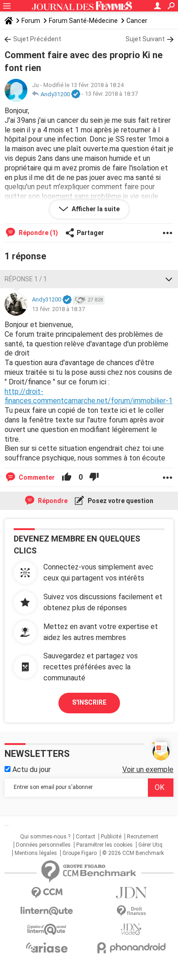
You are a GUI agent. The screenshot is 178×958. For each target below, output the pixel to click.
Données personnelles (43, 845)
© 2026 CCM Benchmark (133, 853)
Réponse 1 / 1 (26, 279)
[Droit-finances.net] (131, 911)
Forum (30, 20)
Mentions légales (36, 853)
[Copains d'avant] (47, 929)
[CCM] (47, 892)
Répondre (52, 500)
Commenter (36, 477)
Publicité (111, 836)
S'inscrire (89, 702)
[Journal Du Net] (131, 892)
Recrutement (142, 836)
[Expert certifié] (75, 94)
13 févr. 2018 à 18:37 (111, 94)
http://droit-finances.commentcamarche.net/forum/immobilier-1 (89, 396)
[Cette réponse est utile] (67, 477)
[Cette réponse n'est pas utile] (94, 477)
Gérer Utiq (150, 845)
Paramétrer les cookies (104, 845)
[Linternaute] (47, 911)
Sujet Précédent (37, 39)
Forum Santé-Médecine (83, 20)
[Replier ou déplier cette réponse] (169, 279)
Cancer (136, 20)
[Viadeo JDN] (131, 929)
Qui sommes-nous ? (45, 836)
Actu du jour (30, 769)
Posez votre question (119, 500)
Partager (90, 232)
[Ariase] (47, 947)
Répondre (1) (37, 232)
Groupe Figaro (80, 853)
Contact (85, 836)
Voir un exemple (147, 769)
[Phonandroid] (131, 947)
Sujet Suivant (145, 39)
